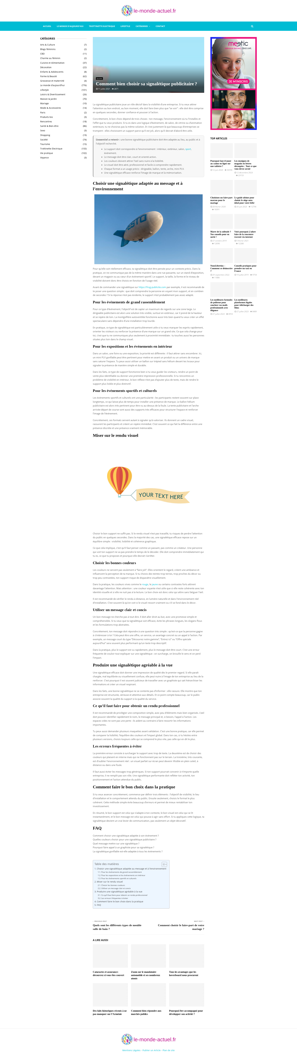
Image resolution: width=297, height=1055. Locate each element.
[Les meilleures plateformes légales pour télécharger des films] (245, 289)
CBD (42, 53)
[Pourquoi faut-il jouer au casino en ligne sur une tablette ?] (221, 150)
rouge (145, 584)
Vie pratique (46, 153)
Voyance (44, 157)
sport (188, 149)
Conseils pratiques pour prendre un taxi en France (245, 268)
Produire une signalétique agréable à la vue (119, 891)
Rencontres (46, 121)
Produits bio (46, 117)
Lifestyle (125, 26)
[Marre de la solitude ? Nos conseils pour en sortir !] (221, 221)
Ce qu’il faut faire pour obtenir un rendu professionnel (124, 895)
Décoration (46, 67)
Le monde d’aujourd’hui (70, 26)
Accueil (47, 26)
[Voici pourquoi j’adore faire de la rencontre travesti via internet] (245, 221)
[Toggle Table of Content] (162, 864)
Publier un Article (151, 1050)
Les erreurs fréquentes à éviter (114, 898)
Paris (42, 112)
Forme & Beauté (48, 76)
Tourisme (45, 144)
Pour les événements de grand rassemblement (121, 872)
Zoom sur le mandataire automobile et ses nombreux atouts (145, 975)
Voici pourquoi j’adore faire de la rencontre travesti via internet (245, 234)
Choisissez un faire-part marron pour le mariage (221, 200)
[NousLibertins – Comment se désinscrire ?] (221, 255)
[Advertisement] (63, 211)
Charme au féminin (50, 58)
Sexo (42, 130)
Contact (160, 26)
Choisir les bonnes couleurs (113, 885)
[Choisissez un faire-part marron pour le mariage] (221, 187)
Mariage (44, 103)
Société (99, 78)
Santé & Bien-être (49, 126)
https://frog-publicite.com (152, 287)
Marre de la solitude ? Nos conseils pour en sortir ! (220, 234)
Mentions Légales (131, 1050)
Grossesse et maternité (52, 80)
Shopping (45, 135)
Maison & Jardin (48, 98)
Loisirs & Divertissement (52, 94)
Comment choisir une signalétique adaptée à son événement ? (126, 835)
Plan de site (169, 1050)
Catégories (142, 26)
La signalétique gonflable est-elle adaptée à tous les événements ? (127, 851)
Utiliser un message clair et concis (116, 888)
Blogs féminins (48, 49)
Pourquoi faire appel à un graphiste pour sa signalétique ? (123, 847)
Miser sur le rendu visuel (110, 881)
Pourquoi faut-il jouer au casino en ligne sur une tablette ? (220, 163)
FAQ (99, 905)
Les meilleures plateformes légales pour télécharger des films (243, 304)
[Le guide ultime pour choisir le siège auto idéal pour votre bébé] (245, 187)
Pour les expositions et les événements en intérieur (123, 875)
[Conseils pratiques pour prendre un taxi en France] (245, 255)
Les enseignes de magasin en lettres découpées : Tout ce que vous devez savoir (245, 165)
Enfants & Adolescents (51, 71)
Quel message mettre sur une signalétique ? (116, 843)
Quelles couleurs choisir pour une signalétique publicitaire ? (124, 839)
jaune (155, 584)
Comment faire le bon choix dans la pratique (120, 901)
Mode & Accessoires (50, 107)
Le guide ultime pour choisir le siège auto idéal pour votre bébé (244, 200)
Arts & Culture (47, 44)
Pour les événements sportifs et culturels (118, 878)
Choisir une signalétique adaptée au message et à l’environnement (131, 868)
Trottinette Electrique (102, 26)
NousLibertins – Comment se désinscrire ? (221, 268)
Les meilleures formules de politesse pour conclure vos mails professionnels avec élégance (221, 305)
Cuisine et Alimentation (52, 62)
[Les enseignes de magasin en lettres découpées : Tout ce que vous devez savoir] (245, 150)
